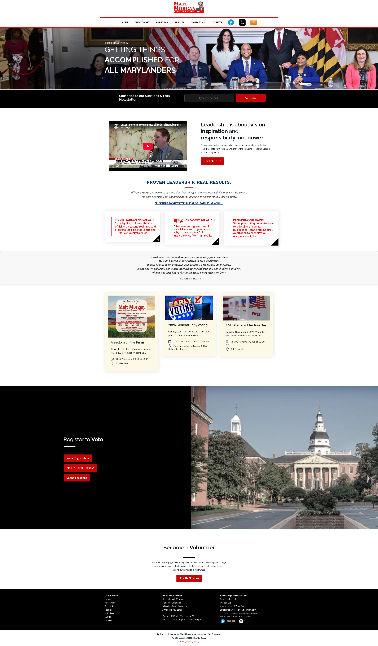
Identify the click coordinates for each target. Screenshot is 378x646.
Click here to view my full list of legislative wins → (189, 203)
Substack (162, 22)
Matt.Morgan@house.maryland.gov (185, 619)
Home (125, 22)
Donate (217, 22)
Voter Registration (78, 458)
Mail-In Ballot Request (80, 468)
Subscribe (250, 98)
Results (179, 22)
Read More (210, 161)
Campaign (197, 22)
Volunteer (109, 613)
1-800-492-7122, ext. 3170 (182, 616)
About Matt (142, 22)
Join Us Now (187, 578)
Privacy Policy (192, 641)
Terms (182, 641)
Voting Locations (77, 478)
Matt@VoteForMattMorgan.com (241, 610)
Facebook (230, 621)
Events (108, 617)
